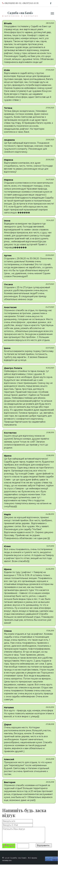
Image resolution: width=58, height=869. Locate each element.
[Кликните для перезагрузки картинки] (8, 846)
